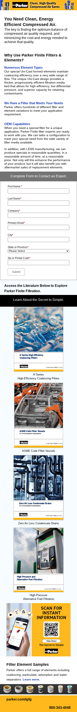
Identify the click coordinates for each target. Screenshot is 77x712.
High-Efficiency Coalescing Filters (38, 378)
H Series (38, 374)
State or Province (18, 247)
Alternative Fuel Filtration (38, 599)
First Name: (15, 186)
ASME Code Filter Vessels (38, 450)
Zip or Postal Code (19, 258)
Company (14, 210)
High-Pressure (38, 595)
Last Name (14, 198)
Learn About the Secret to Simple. (38, 300)
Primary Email (16, 222)
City (10, 235)
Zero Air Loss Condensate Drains (38, 523)
